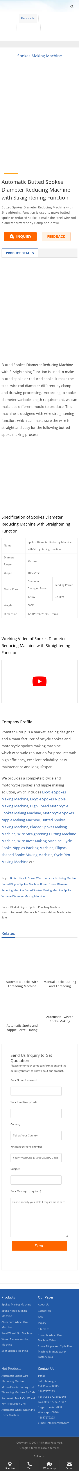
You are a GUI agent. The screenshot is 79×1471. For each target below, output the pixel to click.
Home (8, 18)
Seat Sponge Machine (15, 1351)
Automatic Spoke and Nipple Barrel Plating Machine (22, 1027)
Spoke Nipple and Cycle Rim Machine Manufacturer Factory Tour (55, 1351)
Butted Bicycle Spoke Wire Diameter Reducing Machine (43, 878)
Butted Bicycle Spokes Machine (21, 884)
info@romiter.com (58, 1423)
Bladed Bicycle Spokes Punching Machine (35, 907)
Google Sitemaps (30, 1448)
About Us (66, 18)
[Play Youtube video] (39, 681)
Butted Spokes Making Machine (44, 890)
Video (46, 18)
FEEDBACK (56, 236)
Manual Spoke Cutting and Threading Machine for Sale (60, 984)
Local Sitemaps (50, 1448)
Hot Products (11, 1368)
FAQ (40, 1317)
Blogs (48, 27)
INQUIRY (23, 236)
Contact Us (28, 27)
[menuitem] (11, 36)
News (8, 27)
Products (27, 18)
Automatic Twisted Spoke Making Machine (60, 1019)
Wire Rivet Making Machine (39, 841)
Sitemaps (43, 1329)
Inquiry (42, 1323)
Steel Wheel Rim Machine (17, 1333)
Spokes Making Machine (39, 55)
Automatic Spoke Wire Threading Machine (22, 984)
